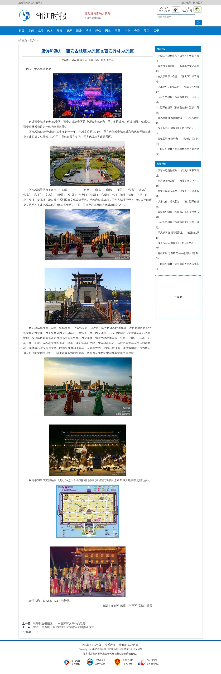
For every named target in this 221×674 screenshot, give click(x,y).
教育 (59, 30)
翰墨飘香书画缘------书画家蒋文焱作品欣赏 (59, 623)
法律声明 (133, 644)
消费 (79, 30)
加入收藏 (186, 2)
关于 (156, 30)
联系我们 (110, 644)
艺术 (50, 30)
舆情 (137, 30)
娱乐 (40, 30)
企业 (127, 30)
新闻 (31, 30)
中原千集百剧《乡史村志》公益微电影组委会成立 (63, 627)
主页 (24, 40)
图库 (146, 30)
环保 (98, 30)
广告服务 (121, 644)
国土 (108, 30)
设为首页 (198, 2)
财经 (69, 30)
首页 (21, 30)
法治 (88, 30)
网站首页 (87, 644)
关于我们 (98, 644)
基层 (117, 30)
